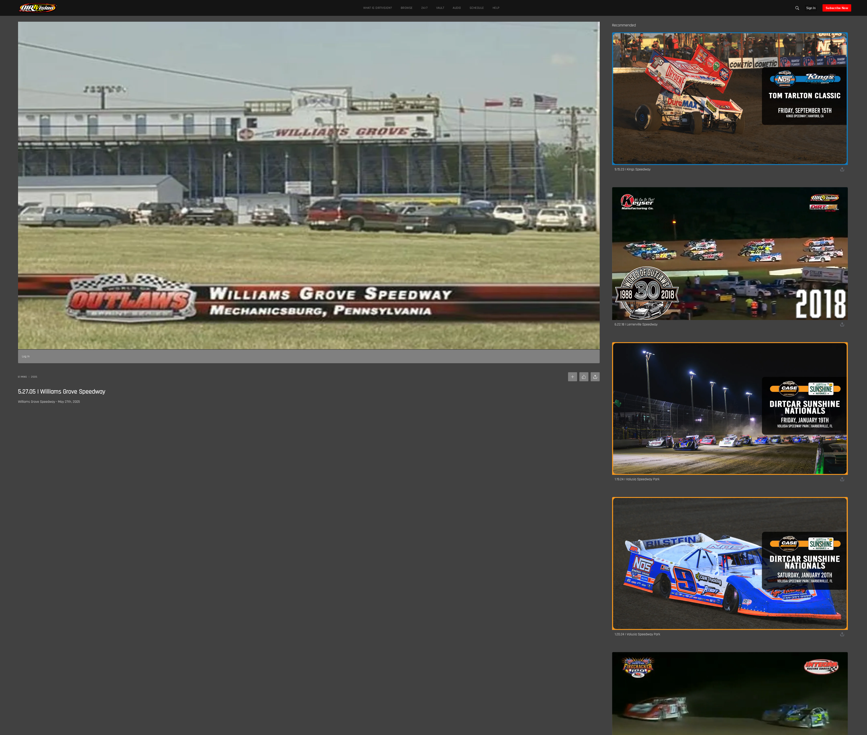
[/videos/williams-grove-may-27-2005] (38, 12)
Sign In (811, 8)
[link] (38, 8)
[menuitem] (406, 7)
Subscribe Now (837, 8)
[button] (797, 8)
